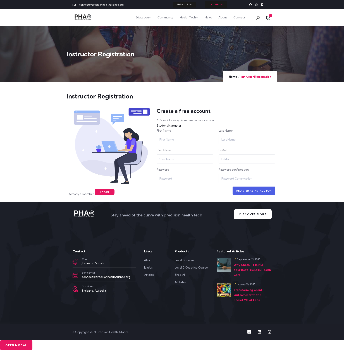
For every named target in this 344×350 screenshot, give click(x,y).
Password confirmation (234, 169)
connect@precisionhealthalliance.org (106, 277)
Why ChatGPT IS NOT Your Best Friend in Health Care (252, 270)
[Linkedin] (262, 4)
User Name (164, 150)
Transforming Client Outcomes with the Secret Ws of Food (248, 295)
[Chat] (75, 262)
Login (104, 192)
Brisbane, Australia (94, 290)
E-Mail (222, 150)
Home (233, 76)
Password (163, 169)
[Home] (83, 17)
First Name (164, 130)
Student (162, 125)
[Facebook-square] (249, 332)
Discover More (252, 214)
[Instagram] (256, 4)
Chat (85, 259)
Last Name (226, 130)
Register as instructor (253, 190)
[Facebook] (250, 4)
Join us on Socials (93, 263)
